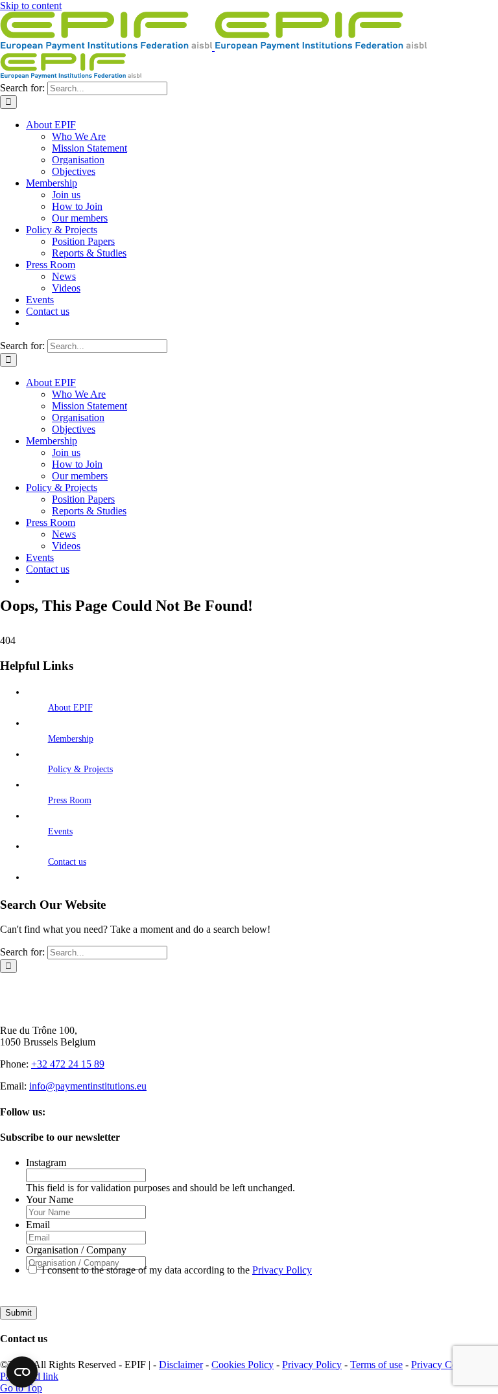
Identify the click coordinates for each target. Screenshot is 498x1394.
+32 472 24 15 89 (67, 1063)
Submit (18, 1313)
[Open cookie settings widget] (22, 1372)
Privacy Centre (441, 1364)
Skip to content (31, 5)
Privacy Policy (282, 1269)
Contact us (67, 862)
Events (60, 831)
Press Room (69, 800)
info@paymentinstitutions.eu (88, 1085)
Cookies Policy (242, 1364)
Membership (70, 739)
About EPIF (70, 708)
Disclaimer (181, 1364)
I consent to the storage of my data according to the (177, 1269)
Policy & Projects (80, 769)
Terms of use (376, 1364)
